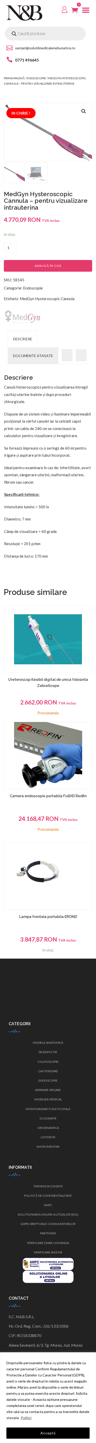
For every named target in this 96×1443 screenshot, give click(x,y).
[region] (48, 1397)
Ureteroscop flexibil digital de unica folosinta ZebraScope (48, 683)
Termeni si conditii (48, 1186)
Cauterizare (48, 1071)
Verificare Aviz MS (48, 1252)
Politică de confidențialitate (48, 1196)
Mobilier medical (48, 1099)
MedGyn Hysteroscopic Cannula (47, 298)
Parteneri (48, 1233)
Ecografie (48, 1118)
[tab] (23, 339)
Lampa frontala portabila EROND (48, 917)
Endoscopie (36, 78)
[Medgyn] (23, 316)
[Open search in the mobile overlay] (45, 33)
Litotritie (48, 1137)
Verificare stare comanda (48, 1243)
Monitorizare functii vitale (48, 1109)
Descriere (22, 339)
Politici (26, 1418)
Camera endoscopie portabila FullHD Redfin (48, 796)
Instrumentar (48, 1146)
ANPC (48, 1205)
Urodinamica (48, 1128)
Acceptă (48, 1433)
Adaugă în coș (48, 266)
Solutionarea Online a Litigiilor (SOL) (48, 1214)
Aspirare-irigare (48, 1090)
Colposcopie (48, 1062)
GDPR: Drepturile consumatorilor (48, 1224)
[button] (83, 111)
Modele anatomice (48, 1043)
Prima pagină (14, 78)
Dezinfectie (48, 1052)
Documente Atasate (33, 356)
